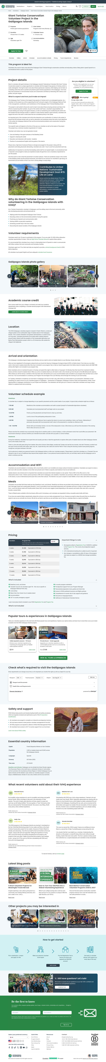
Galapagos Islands (32, 812)
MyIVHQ (100, 6)
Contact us (62, 987)
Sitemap (49, 1049)
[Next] (97, 276)
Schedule (31, 58)
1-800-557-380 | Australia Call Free (70, 1045)
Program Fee (70, 547)
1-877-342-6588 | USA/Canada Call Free (72, 1041)
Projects (29, 6)
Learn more (32, 649)
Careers (49, 1041)
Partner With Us (50, 1047)
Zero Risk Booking (35, 1041)
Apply (93, 6)
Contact (86, 6)
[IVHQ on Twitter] (18, 1047)
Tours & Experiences (65, 58)
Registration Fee (80, 545)
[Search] (76, 6)
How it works (49, 6)
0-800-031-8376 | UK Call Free (69, 1043)
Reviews (76, 58)
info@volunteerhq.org (67, 1037)
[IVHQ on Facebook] (9, 1047)
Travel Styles (38, 6)
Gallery (19, 58)
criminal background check (52, 247)
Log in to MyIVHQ (35, 1049)
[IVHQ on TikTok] (15, 1047)
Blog (48, 1039)
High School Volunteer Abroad (40, 239)
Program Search (35, 1039)
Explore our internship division (90, 1058)
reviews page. (60, 853)
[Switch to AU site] (14, 1041)
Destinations (20, 6)
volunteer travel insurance (45, 252)
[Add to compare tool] (26, 51)
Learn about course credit (20, 312)
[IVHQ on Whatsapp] (27, 1047)
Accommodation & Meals (44, 58)
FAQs (32, 1045)
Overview (11, 58)
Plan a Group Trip (35, 1043)
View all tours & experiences (53, 658)
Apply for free (16, 51)
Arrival (25, 58)
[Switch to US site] (10, 1041)
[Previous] (9, 276)
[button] (50, 290)
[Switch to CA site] (22, 1041)
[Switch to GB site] (18, 1041)
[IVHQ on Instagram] (12, 1047)
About (64, 6)
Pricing (58, 6)
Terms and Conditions (52, 1043)
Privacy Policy (50, 1045)
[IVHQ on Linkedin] (21, 1047)
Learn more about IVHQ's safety (17, 730)
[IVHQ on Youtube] (24, 1047)
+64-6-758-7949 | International (69, 1039)
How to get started (53, 939)
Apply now (53, 965)
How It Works (34, 1037)
